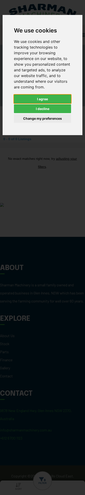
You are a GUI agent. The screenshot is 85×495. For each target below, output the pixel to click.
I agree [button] (42, 99)
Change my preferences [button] (42, 118)
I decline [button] (42, 109)
